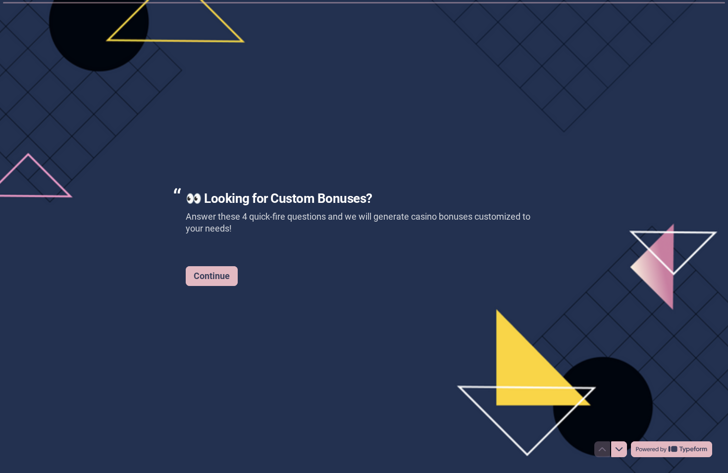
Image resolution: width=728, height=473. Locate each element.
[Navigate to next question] (619, 449)
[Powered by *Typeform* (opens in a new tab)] (671, 449)
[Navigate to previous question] (602, 449)
